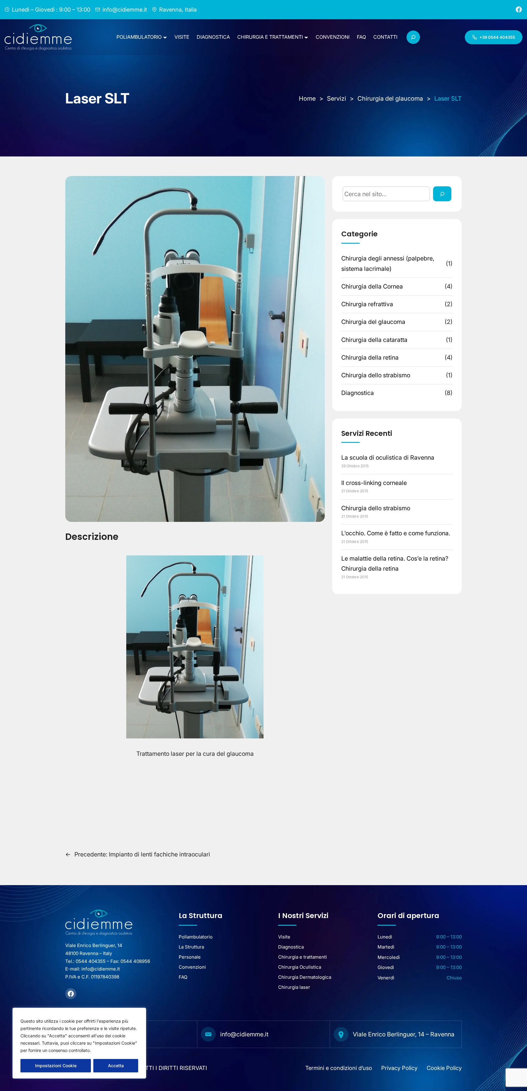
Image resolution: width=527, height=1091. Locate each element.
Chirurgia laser (294, 987)
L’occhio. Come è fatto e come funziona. (395, 533)
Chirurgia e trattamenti (302, 957)
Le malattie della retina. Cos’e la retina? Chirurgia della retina (394, 563)
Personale (190, 957)
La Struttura (191, 947)
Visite (284, 937)
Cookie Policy (444, 1067)
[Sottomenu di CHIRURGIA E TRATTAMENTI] (306, 37)
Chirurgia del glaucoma (373, 321)
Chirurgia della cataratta (374, 339)
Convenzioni (192, 967)
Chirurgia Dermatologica (304, 977)
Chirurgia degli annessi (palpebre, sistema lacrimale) (387, 263)
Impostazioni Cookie (56, 1065)
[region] (79, 1043)
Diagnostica (357, 393)
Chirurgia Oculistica (299, 967)
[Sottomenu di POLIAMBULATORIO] (165, 37)
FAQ (183, 977)
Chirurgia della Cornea (372, 286)
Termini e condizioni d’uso (338, 1067)
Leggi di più (105, 1050)
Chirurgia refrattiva (367, 304)
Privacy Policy (399, 1067)
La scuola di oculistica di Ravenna (387, 457)
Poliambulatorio (196, 937)
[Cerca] (442, 193)
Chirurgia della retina (370, 357)
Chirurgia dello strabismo (375, 375)
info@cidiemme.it (244, 1034)
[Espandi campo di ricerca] (413, 37)
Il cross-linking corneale (374, 482)
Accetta (116, 1065)
